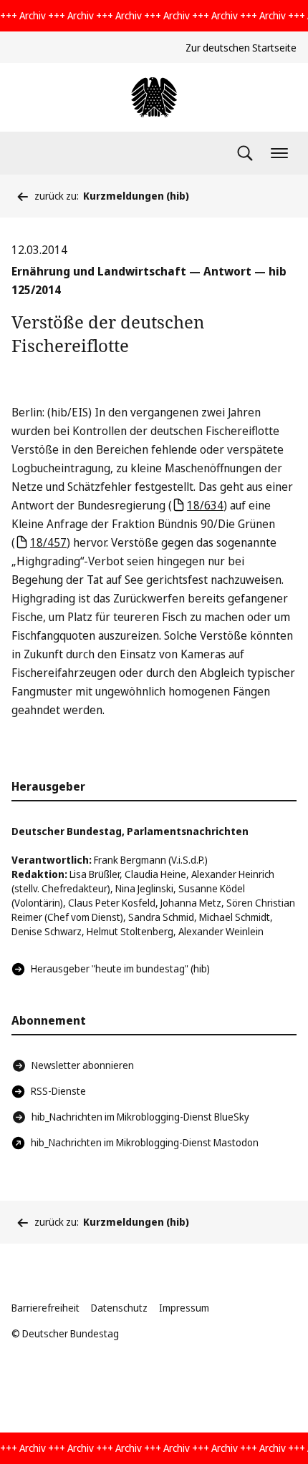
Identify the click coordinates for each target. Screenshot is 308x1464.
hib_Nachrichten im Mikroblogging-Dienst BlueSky (140, 1116)
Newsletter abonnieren (83, 1065)
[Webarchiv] (154, 97)
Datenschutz (119, 1307)
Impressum (184, 1307)
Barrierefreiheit (45, 1307)
